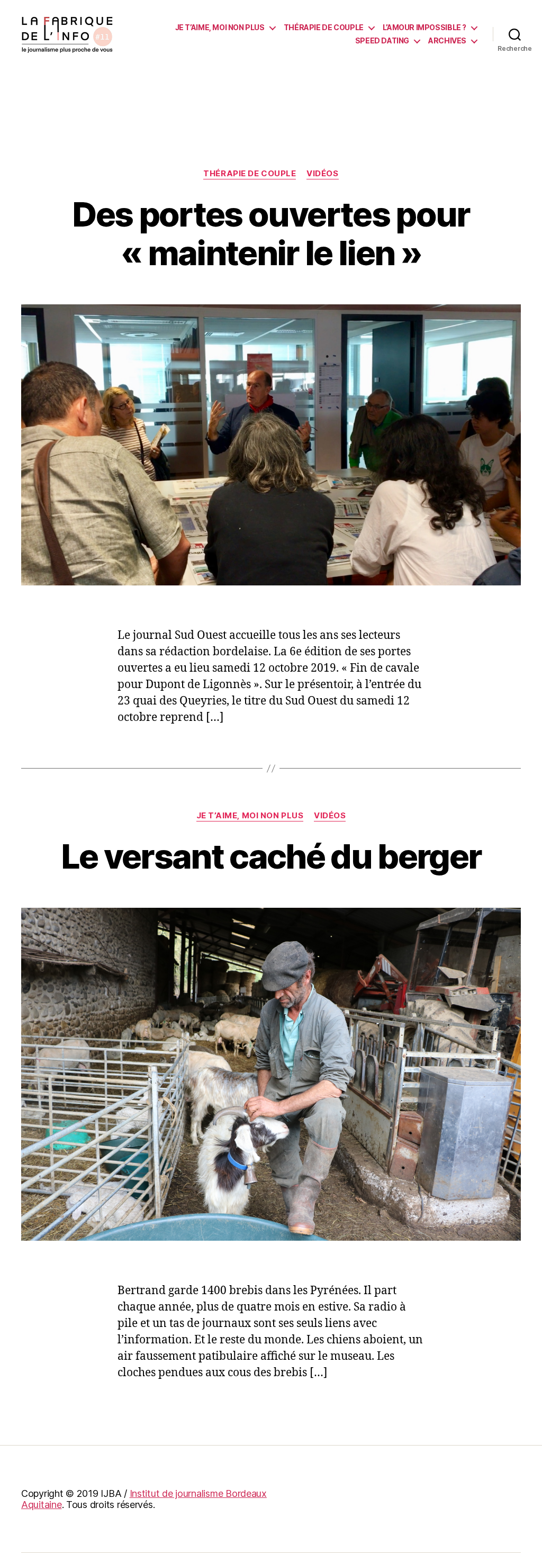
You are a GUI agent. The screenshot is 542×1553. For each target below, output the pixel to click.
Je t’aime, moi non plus (220, 27)
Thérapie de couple (324, 27)
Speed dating (382, 41)
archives (447, 41)
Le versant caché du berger (271, 856)
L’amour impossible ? (424, 27)
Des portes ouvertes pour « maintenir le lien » (270, 233)
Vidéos (322, 173)
